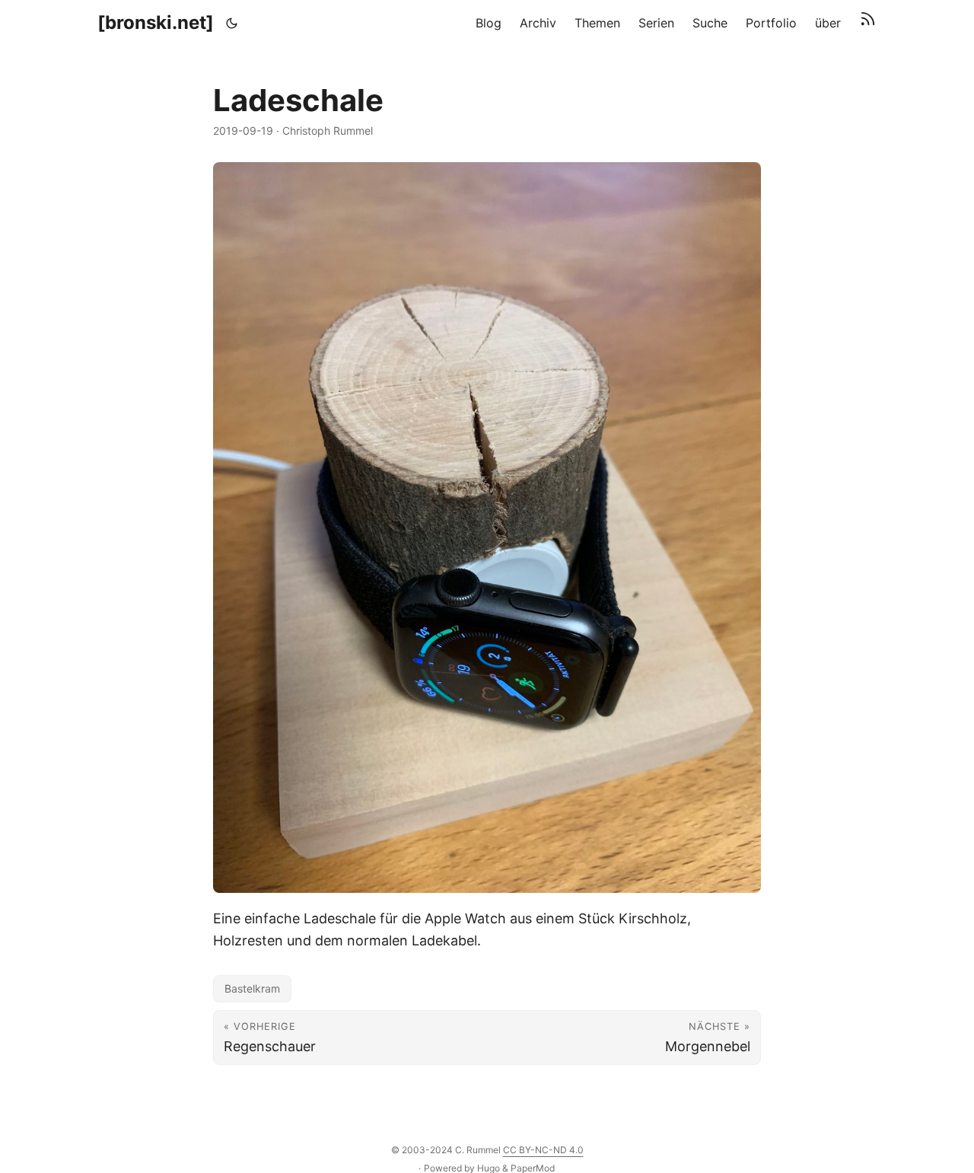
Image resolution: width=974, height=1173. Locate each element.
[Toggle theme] (232, 23)
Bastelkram (252, 988)
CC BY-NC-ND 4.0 (543, 1149)
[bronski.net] (155, 22)
